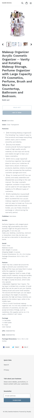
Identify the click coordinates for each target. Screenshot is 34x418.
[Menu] (31, 3)
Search (6, 365)
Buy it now (17, 112)
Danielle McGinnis (13, 411)
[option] (9, 44)
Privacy (6, 370)
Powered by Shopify (25, 411)
